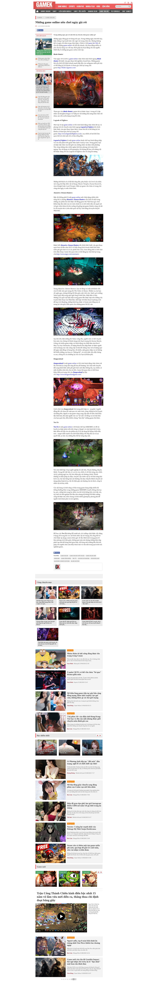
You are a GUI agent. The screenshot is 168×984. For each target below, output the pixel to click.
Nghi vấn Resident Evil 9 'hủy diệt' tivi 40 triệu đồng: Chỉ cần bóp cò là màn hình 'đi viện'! (44, 109)
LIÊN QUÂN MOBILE (65, 11)
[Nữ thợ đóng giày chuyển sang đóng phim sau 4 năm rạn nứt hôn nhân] (50, 790)
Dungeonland (58, 363)
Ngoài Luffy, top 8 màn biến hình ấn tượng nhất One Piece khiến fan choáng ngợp (83, 943)
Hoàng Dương (71, 773)
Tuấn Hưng (70, 705)
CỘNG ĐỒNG (106, 6)
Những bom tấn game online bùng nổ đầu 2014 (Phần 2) (43, 65)
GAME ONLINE (104, 11)
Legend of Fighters (87, 127)
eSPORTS (72, 6)
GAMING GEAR (92, 11)
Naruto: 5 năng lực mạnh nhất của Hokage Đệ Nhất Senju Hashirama (81, 828)
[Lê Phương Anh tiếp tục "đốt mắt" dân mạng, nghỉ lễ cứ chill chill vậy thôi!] (50, 769)
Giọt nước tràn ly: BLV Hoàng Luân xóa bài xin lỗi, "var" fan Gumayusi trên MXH (43, 117)
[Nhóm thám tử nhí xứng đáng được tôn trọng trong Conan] (50, 659)
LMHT (54, 11)
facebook (125, 2)
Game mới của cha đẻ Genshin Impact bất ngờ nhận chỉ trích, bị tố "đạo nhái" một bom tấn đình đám (83, 961)
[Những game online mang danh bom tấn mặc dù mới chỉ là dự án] (43, 44)
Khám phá (76, 663)
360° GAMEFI (126, 11)
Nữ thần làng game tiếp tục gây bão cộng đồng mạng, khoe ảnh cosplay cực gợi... (44, 602)
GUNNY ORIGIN (45, 11)
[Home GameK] (37, 11)
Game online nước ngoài (77, 555)
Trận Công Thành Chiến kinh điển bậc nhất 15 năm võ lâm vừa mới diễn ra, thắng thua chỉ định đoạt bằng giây (67, 897)
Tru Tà (56, 427)
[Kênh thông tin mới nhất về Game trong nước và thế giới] (44, 5)
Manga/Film (76, 729)
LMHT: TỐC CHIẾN (80, 11)
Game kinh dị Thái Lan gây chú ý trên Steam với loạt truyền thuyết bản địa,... (91, 623)
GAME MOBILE (62, 6)
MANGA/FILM (90, 6)
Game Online (50, 17)
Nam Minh (70, 663)
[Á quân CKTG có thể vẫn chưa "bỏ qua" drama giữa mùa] (50, 680)
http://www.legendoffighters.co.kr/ (70, 134)
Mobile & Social (80, 773)
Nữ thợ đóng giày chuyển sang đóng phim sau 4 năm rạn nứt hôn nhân (82, 786)
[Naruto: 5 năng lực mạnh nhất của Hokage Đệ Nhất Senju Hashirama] (50, 832)
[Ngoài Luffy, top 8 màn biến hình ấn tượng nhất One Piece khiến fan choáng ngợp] (50, 946)
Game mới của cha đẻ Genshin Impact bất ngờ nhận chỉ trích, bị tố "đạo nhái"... (91, 602)
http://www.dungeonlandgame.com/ (69, 374)
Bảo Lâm (69, 729)
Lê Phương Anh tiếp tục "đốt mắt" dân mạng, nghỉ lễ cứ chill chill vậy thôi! (83, 762)
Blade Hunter (68, 111)
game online (67, 45)
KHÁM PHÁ (80, 6)
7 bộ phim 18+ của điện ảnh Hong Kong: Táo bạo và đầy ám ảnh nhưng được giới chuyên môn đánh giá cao (84, 718)
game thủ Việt (93, 43)
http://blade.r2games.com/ (67, 68)
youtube (128, 2)
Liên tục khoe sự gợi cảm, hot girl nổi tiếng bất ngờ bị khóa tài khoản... (45, 623)
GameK (39, 17)
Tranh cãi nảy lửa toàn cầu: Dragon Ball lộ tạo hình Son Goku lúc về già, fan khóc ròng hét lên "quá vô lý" (44, 136)
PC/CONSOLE (115, 11)
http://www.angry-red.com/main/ (68, 254)
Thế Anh (69, 817)
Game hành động (66, 558)
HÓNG (98, 6)
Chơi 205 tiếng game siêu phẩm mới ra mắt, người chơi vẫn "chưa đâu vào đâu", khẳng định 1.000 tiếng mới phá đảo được (44, 99)
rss (132, 2)
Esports (76, 682)
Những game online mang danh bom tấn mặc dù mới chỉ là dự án (43, 52)
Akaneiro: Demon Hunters (75, 199)
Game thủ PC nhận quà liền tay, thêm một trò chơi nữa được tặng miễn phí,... (68, 623)
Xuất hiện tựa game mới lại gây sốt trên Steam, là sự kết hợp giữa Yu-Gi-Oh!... (47, 644)
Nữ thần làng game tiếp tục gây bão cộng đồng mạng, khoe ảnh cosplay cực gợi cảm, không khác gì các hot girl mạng (43, 89)
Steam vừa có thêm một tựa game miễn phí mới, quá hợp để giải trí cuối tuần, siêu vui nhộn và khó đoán (83, 847)
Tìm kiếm (129, 6)
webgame (57, 558)
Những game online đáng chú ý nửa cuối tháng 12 (44, 59)
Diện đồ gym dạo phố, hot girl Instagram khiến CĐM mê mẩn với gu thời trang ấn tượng (84, 805)
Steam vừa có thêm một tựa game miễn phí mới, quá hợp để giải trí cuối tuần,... (68, 602)
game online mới (91, 555)
